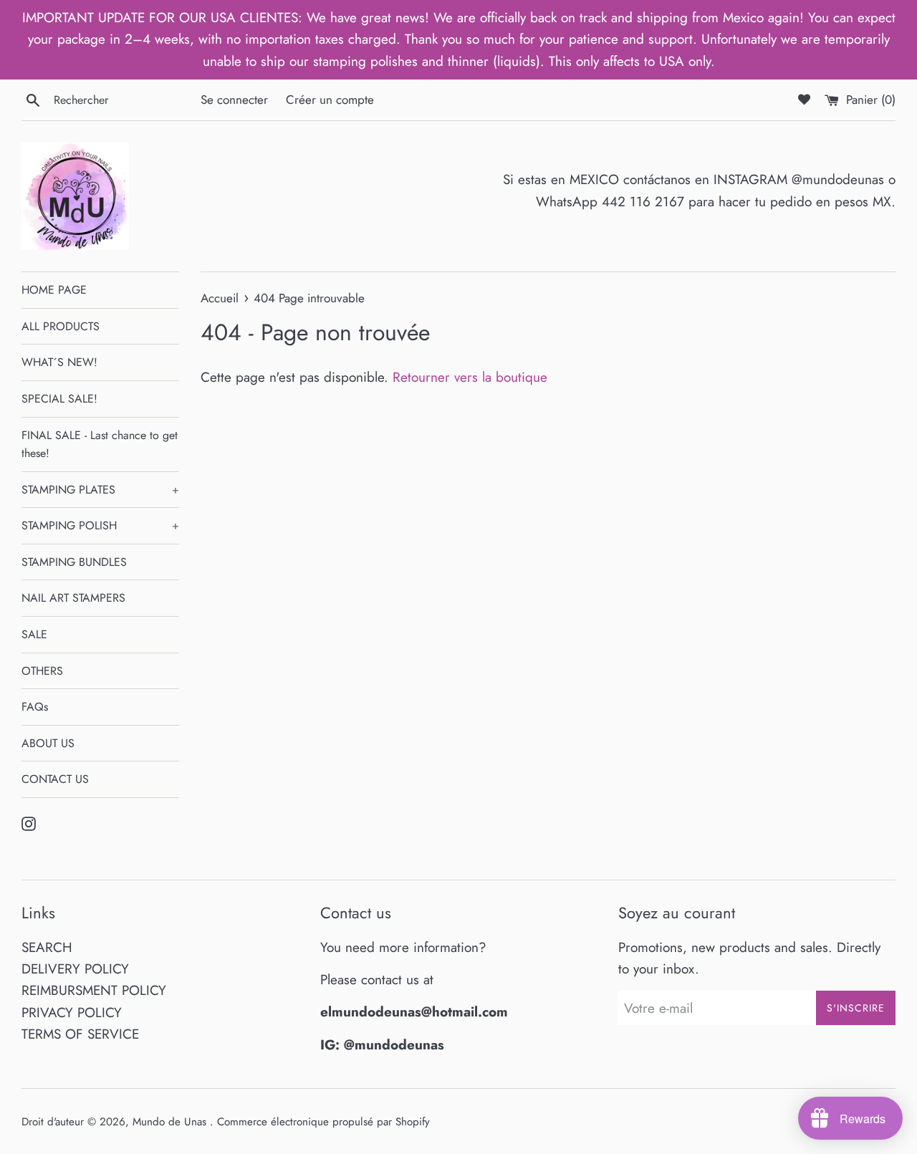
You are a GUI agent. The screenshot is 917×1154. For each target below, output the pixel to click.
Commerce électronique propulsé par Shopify (323, 1122)
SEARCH (46, 947)
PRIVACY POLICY (71, 1012)
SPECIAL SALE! (59, 398)
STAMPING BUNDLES (74, 562)
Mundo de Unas (171, 1122)
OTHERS (42, 671)
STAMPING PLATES (100, 489)
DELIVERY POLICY (75, 969)
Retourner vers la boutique (470, 377)
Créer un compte (330, 99)
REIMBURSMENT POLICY (93, 990)
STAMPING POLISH (100, 525)
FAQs (34, 706)
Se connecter (234, 99)
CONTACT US (55, 779)
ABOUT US (48, 743)
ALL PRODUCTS (60, 326)
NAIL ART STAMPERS (73, 598)
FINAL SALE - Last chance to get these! (99, 444)
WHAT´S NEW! (59, 362)
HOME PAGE (54, 290)
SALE (34, 634)
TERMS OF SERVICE (80, 1034)
